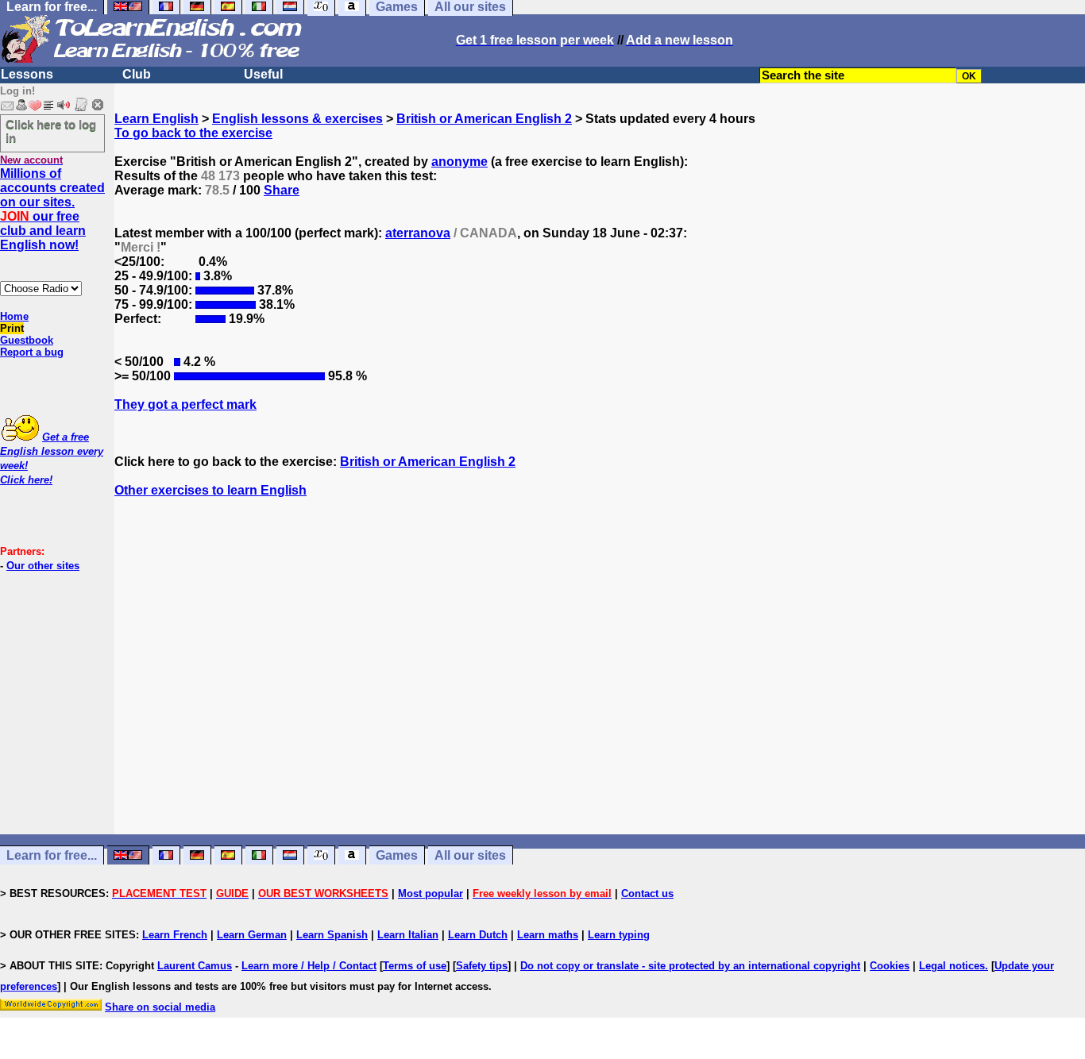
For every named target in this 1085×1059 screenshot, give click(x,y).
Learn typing (619, 935)
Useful (263, 74)
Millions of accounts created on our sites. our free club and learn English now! (52, 209)
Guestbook (26, 340)
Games (397, 855)
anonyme (459, 161)
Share (281, 190)
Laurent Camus (194, 966)
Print (12, 328)
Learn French (174, 935)
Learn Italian (407, 935)
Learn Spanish (332, 935)
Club (136, 74)
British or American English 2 (484, 118)
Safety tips (482, 966)
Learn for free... (51, 855)
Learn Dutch (478, 935)
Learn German (252, 935)
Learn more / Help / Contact (308, 966)
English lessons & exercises (297, 118)
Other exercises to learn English (210, 490)
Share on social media (160, 1007)
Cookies (889, 966)
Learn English (156, 118)
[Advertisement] (599, 680)
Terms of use (414, 966)
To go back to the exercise (193, 133)
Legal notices (952, 966)
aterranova (417, 233)
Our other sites (42, 566)
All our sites (470, 855)
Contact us (647, 893)
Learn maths (547, 935)
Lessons (27, 74)
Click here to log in (51, 130)
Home (14, 316)
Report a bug (32, 352)
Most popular (430, 893)
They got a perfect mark (185, 404)
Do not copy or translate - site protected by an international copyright (690, 966)
